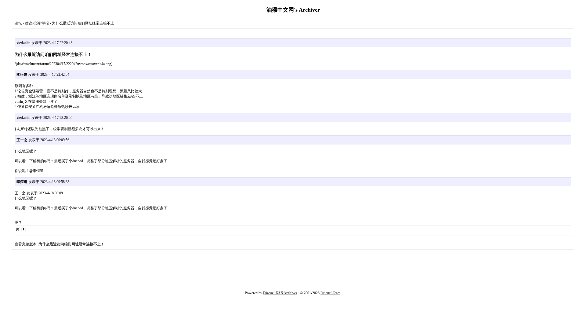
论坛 (18, 23)
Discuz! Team (330, 293)
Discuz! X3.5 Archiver (280, 293)
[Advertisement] (293, 269)
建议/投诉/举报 (37, 23)
